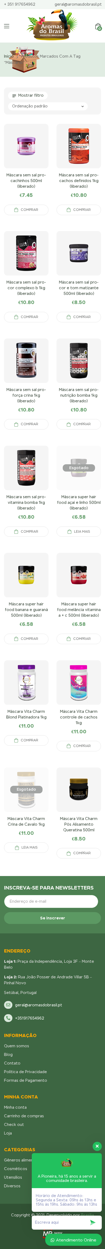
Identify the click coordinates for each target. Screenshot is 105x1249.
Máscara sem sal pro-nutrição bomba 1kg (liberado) (79, 395)
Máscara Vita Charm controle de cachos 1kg (78, 717)
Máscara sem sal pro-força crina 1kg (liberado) (26, 395)
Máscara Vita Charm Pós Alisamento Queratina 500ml (78, 824)
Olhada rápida (26, 152)
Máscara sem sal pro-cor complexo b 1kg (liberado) (26, 288)
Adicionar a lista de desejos (39, 152)
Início (9, 56)
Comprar (29, 210)
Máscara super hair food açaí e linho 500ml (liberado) (79, 502)
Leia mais (82, 531)
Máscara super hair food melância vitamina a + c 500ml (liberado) (79, 609)
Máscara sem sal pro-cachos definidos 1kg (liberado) (79, 181)
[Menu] (6, 26)
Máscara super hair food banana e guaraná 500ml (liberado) (26, 609)
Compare (13, 152)
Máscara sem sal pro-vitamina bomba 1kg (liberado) (26, 502)
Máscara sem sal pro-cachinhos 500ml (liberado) (26, 181)
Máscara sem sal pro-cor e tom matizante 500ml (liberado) (79, 288)
